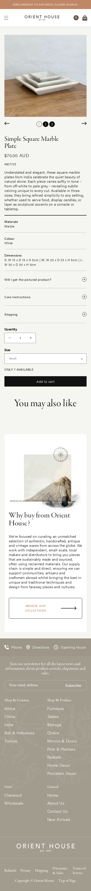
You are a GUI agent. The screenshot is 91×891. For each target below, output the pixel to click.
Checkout (13, 795)
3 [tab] (52, 123)
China (9, 716)
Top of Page (67, 881)
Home (52, 795)
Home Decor (58, 765)
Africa (9, 708)
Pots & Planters (61, 749)
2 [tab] (45, 123)
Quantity (10, 329)
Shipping (41, 870)
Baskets (54, 757)
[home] (42, 17)
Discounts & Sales (60, 871)
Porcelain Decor (62, 773)
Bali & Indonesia (19, 733)
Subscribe (73, 685)
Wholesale (13, 803)
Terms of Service (79, 871)
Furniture (55, 708)
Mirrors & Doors (62, 741)
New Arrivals (58, 819)
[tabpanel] (45, 76)
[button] (6, 17)
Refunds (10, 870)
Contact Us (57, 811)
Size (7, 350)
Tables (53, 716)
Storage (54, 724)
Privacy (25, 870)
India (8, 724)
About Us (55, 803)
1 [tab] (39, 123)
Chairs (53, 733)
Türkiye (10, 741)
